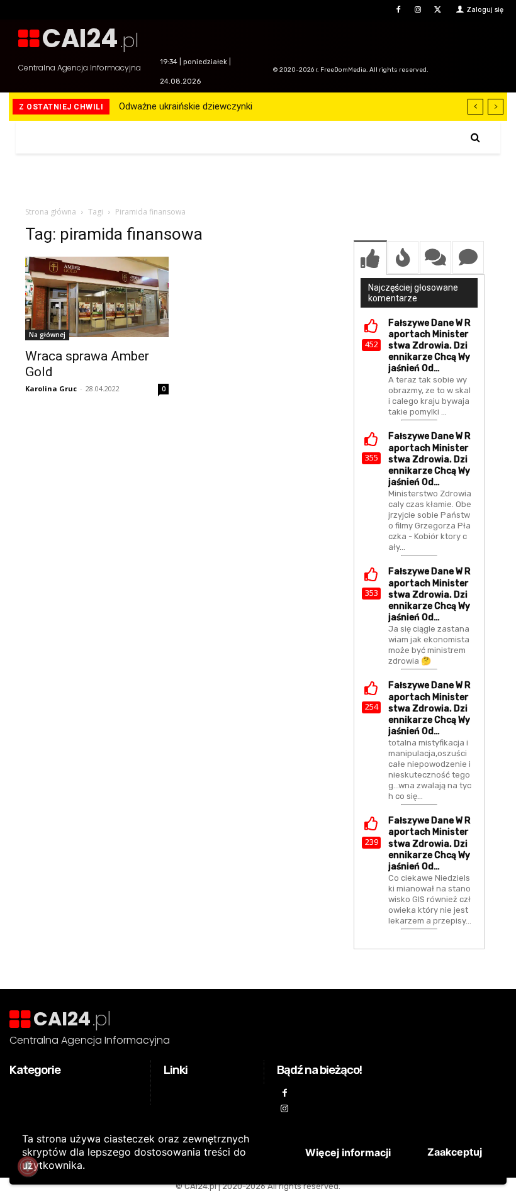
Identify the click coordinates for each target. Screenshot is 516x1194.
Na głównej (47, 334)
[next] (495, 106)
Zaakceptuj (454, 1152)
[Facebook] (398, 10)
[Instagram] (418, 10)
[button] (475, 137)
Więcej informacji (348, 1152)
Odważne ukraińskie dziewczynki (185, 106)
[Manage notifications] (28, 1166)
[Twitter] (437, 10)
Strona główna (50, 211)
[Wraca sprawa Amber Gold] (97, 298)
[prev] (475, 106)
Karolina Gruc (51, 388)
